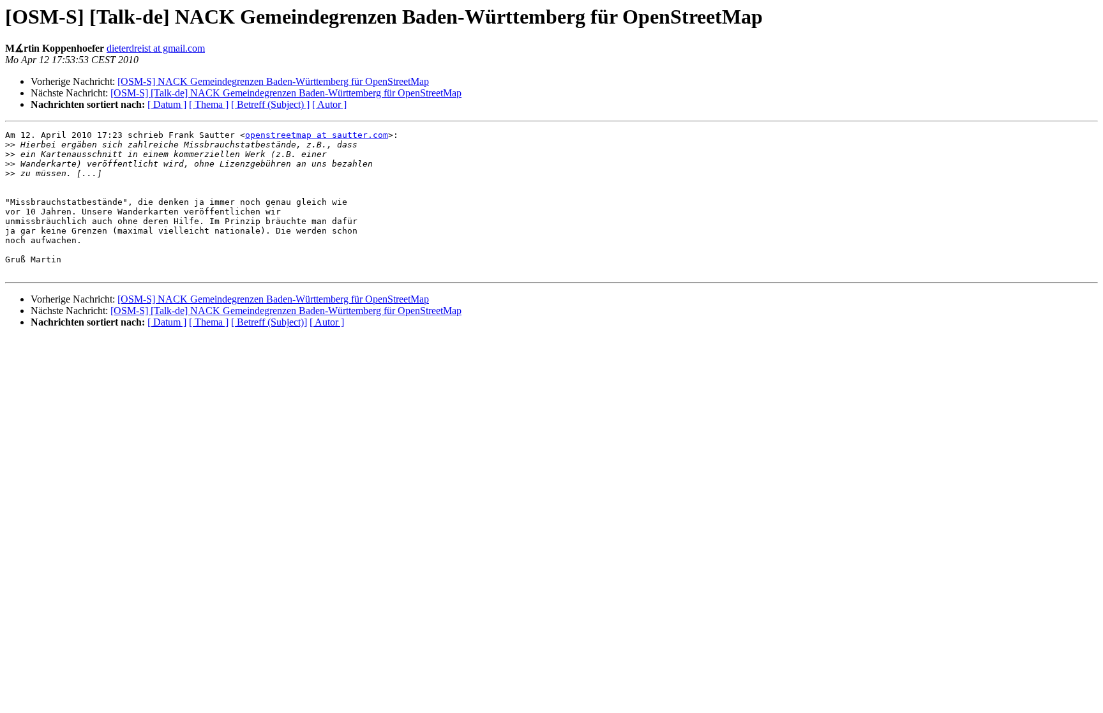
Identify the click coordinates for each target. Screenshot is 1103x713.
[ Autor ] (329, 104)
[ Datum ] (166, 104)
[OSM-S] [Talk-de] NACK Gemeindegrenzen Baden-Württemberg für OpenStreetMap (285, 92)
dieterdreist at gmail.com (156, 48)
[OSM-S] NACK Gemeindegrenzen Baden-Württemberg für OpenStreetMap (273, 81)
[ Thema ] (209, 104)
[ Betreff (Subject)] (269, 322)
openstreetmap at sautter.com (316, 135)
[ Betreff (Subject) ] (270, 104)
